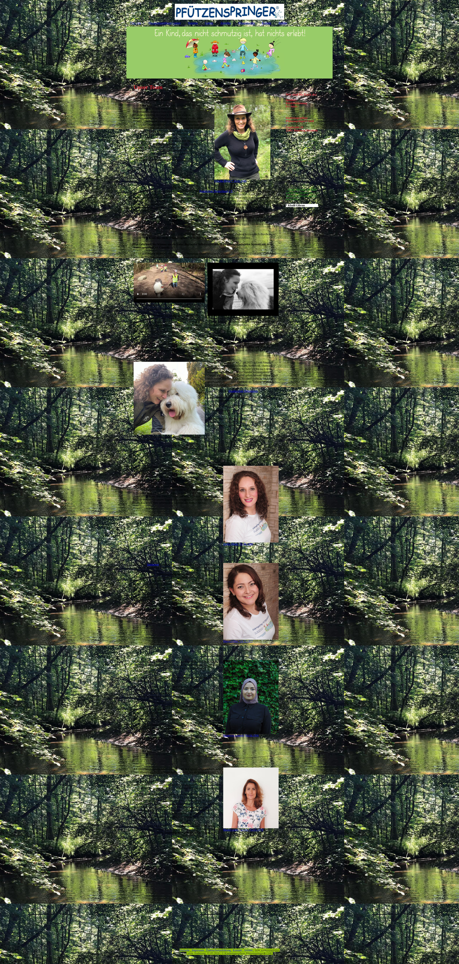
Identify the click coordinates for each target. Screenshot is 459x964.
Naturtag (193, 23)
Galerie (209, 23)
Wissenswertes (246, 23)
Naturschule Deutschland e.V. (216, 191)
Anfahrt (282, 23)
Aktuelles (225, 23)
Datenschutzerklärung (218, 950)
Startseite (184, 950)
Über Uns (135, 23)
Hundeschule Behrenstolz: (243, 391)
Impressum (198, 950)
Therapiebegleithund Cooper (164, 23)
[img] (229, 10)
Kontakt (266, 23)
